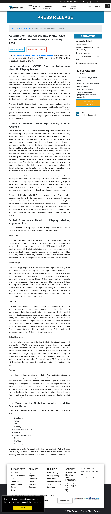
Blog (13, 490)
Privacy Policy (53, 476)
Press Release (73, 8)
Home (30, 6)
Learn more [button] (37, 502)
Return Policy (52, 479)
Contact (98, 6)
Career (13, 487)
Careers (89, 6)
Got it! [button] (23, 508)
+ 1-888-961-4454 (63, 2)
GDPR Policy (52, 473)
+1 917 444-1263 (84, 53)
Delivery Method (54, 481)
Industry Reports (47, 8)
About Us (36, 8)
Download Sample (16, 49)
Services (64, 6)
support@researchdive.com (93, 2)
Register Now (65, 501)
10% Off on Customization (88, 103)
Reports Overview (36, 49)
